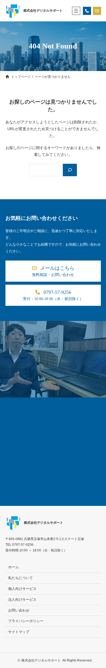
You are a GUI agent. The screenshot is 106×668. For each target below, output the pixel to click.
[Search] (70, 170)
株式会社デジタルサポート (43, 10)
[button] (53, 271)
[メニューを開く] (76, 11)
